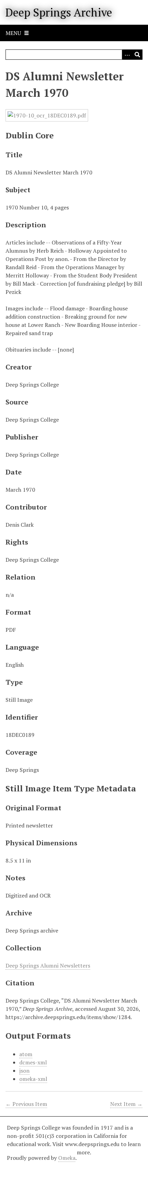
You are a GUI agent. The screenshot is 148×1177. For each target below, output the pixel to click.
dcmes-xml (33, 1062)
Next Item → (126, 1104)
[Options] (127, 54)
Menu (13, 33)
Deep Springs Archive (59, 12)
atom (25, 1054)
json (24, 1070)
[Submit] (137, 54)
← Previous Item (26, 1104)
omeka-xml (33, 1079)
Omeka (66, 1158)
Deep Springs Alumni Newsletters (48, 965)
